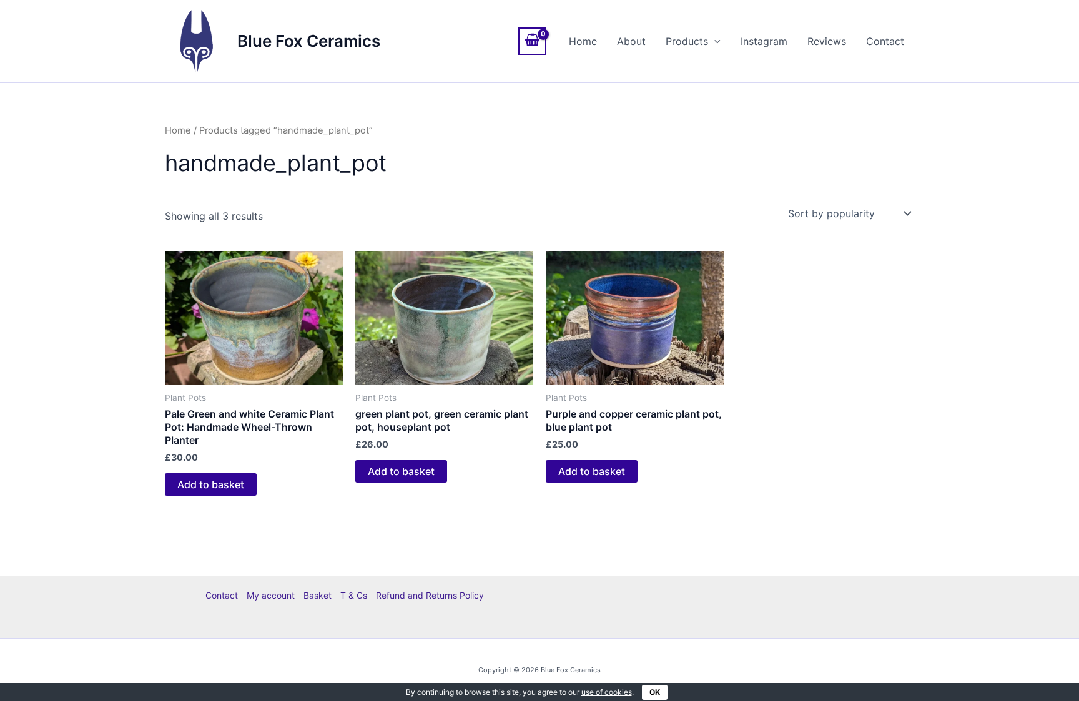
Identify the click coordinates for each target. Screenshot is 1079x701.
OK (654, 692)
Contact (885, 41)
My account (271, 595)
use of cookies (606, 692)
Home (583, 41)
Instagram (764, 41)
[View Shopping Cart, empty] (532, 41)
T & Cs (353, 595)
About (631, 41)
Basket (317, 595)
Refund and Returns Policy (430, 595)
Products (687, 41)
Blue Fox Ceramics (308, 41)
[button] (714, 41)
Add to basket (210, 484)
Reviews (826, 41)
